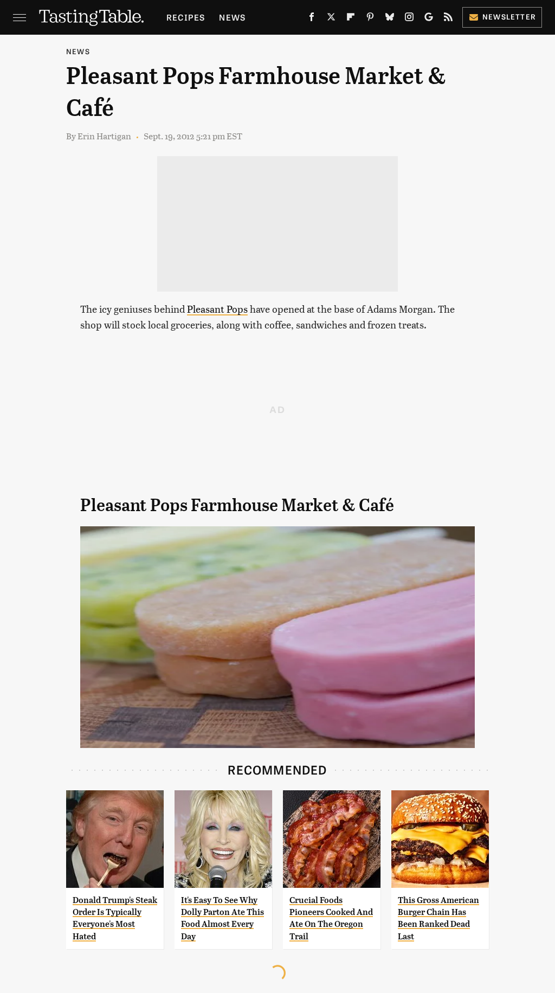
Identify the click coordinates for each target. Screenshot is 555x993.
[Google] (428, 19)
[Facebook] (311, 19)
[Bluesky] (389, 19)
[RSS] (448, 19)
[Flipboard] (350, 19)
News (232, 17)
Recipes (185, 17)
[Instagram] (409, 19)
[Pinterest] (370, 19)
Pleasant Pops (217, 308)
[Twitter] (331, 19)
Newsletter (509, 16)
